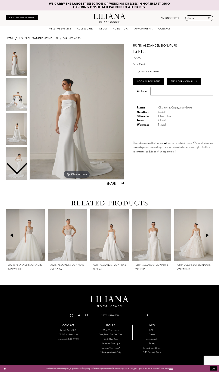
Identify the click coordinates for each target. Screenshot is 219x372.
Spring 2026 (72, 38)
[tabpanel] (77, 111)
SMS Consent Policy (152, 352)
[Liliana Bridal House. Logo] (109, 18)
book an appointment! (165, 151)
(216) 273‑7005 (68, 329)
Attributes (141, 91)
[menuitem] (22, 17)
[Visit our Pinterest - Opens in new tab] (86, 315)
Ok (213, 368)
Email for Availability (184, 81)
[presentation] (25, 235)
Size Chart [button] (139, 64)
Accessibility (152, 338)
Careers (152, 334)
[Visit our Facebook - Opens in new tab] (79, 315)
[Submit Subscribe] (147, 315)
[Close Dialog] (5, 368)
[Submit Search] (209, 18)
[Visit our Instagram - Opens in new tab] (71, 315)
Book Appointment (149, 81)
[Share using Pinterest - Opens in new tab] (122, 184)
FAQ (151, 329)
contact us (140, 151)
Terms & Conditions (152, 347)
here (171, 368)
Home (10, 38)
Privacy (152, 343)
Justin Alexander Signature (38, 38)
